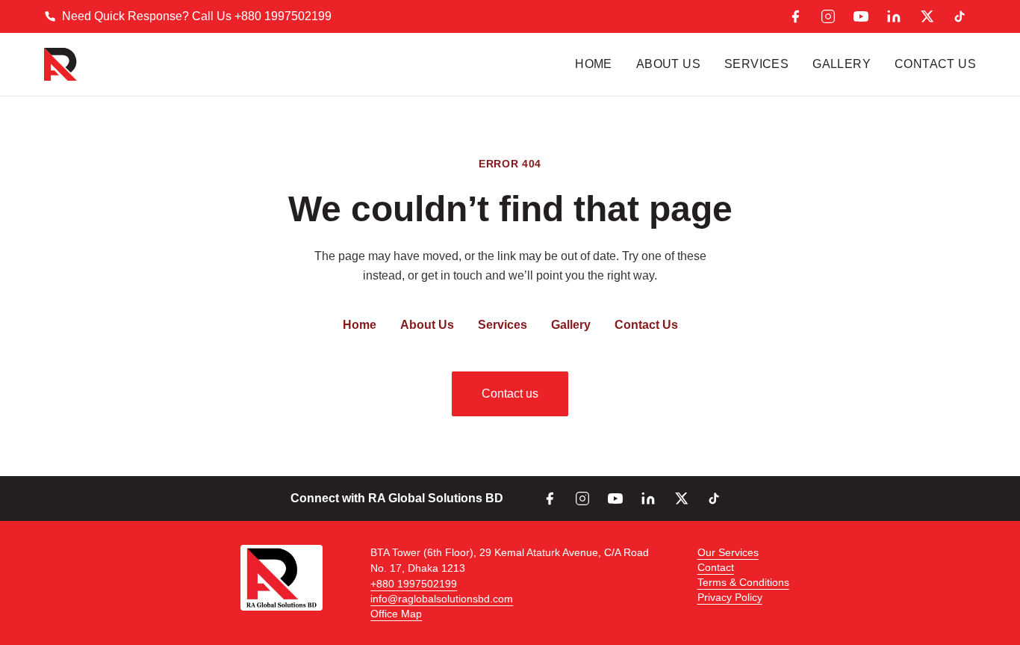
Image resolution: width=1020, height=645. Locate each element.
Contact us (510, 393)
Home (593, 64)
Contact (715, 567)
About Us (668, 64)
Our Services (728, 552)
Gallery (841, 64)
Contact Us (935, 64)
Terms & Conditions (743, 582)
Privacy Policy (729, 597)
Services (756, 64)
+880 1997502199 (413, 584)
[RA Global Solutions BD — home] (60, 64)
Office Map (396, 614)
